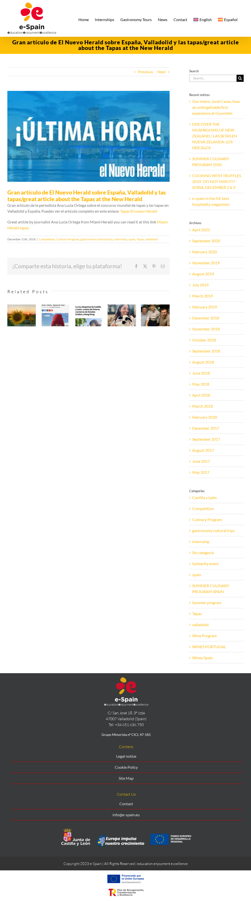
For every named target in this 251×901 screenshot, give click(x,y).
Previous (145, 71)
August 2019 (203, 273)
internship (120, 239)
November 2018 (206, 329)
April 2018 (201, 395)
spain (131, 239)
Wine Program (204, 635)
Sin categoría (203, 552)
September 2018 (206, 351)
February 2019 (204, 306)
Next (161, 71)
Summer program (206, 602)
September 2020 (206, 240)
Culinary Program (67, 239)
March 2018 (202, 406)
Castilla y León (204, 497)
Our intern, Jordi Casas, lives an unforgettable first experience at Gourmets (216, 107)
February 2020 (204, 251)
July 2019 (200, 284)
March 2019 (202, 295)
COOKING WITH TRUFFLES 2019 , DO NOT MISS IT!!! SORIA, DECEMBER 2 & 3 (216, 181)
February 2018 (204, 417)
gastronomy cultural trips (96, 239)
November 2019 (206, 262)
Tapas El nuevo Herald (138, 211)
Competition (47, 239)
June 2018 (201, 373)
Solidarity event (205, 563)
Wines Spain (202, 657)
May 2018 (200, 384)
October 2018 (204, 340)
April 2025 (201, 229)
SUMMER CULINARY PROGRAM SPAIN (210, 588)
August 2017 (203, 450)
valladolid (151, 239)
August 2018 (203, 362)
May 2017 (200, 472)
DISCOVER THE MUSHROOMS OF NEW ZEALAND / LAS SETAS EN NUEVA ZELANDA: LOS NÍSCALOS (214, 136)
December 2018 (205, 318)
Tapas (140, 239)
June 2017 (201, 461)
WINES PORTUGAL (209, 646)
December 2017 (205, 428)
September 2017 (206, 439)
